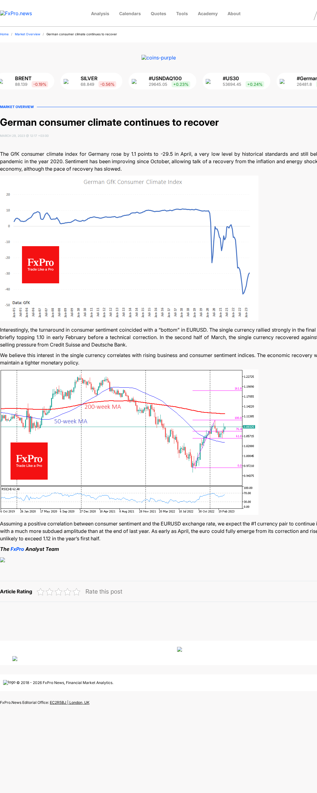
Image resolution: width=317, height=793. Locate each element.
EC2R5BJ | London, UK (69, 702)
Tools (182, 13)
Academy (208, 13)
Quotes (158, 13)
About (234, 13)
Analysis (100, 13)
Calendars (130, 13)
